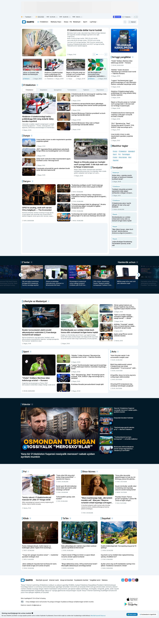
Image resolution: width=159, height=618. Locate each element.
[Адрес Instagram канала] (133, 569)
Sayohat (115, 154)
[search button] (125, 22)
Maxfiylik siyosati (42, 569)
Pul (71, 22)
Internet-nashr (54, 569)
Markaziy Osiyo (56, 22)
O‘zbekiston (44, 22)
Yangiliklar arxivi (95, 569)
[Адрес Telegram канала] (122, 569)
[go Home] (27, 569)
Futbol (115, 151)
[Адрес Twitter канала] (136, 569)
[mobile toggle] (38, 22)
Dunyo (66, 22)
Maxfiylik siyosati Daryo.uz (98, 615)
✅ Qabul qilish (132, 614)
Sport (85, 22)
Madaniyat (76, 22)
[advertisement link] (117, 17)
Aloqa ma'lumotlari (66, 569)
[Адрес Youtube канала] (126, 569)
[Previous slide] (94, 54)
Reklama (104, 569)
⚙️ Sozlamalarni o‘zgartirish (148, 614)
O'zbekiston (122, 145)
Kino (129, 151)
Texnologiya (126, 148)
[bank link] (39, 17)
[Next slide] (106, 54)
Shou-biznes (123, 151)
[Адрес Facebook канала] (129, 569)
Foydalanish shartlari (81, 569)
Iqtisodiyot (131, 145)
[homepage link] (28, 21)
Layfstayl (93, 22)
